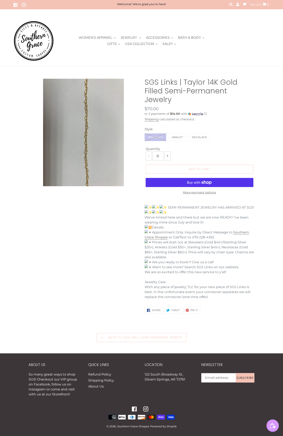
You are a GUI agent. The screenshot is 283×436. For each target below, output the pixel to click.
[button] (199, 114)
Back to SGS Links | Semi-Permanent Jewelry (144, 337)
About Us (96, 386)
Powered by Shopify (163, 426)
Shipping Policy (101, 380)
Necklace (199, 137)
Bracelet (155, 137)
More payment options (199, 192)
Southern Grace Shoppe (133, 426)
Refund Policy (99, 374)
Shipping (151, 119)
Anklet (177, 137)
